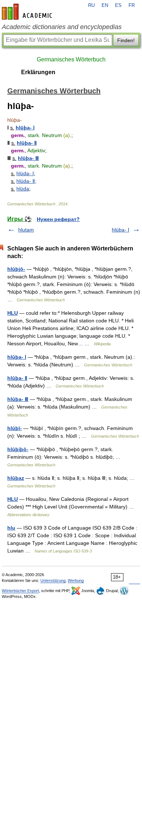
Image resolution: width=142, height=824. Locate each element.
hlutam (26, 230)
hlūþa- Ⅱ (27, 143)
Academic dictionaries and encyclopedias (62, 27)
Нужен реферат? (58, 219)
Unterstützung (53, 580)
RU (91, 5)
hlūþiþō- (17, 449)
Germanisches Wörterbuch (71, 59)
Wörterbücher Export (20, 590)
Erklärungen (38, 72)
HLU (12, 313)
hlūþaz (15, 478)
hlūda (22, 189)
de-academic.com (28, 12)
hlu (11, 528)
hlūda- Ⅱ (25, 181)
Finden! (126, 40)
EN (105, 5)
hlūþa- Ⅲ (28, 158)
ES (118, 5)
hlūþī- (14, 428)
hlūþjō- (16, 269)
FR (132, 5)
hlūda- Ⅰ (25, 173)
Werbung (76, 580)
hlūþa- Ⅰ (25, 127)
